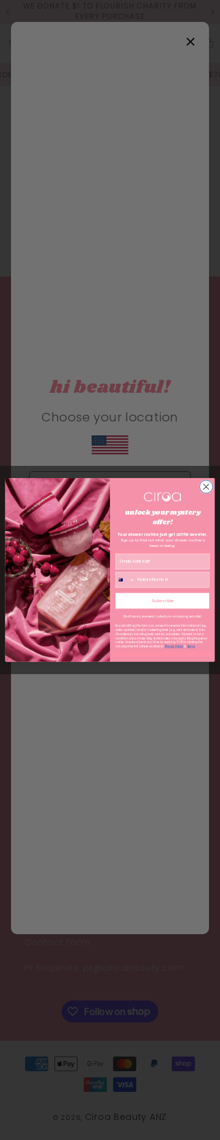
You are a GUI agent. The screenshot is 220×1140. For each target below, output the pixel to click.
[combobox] (125, 580)
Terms (191, 647)
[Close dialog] (206, 486)
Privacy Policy (174, 647)
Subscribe (163, 600)
